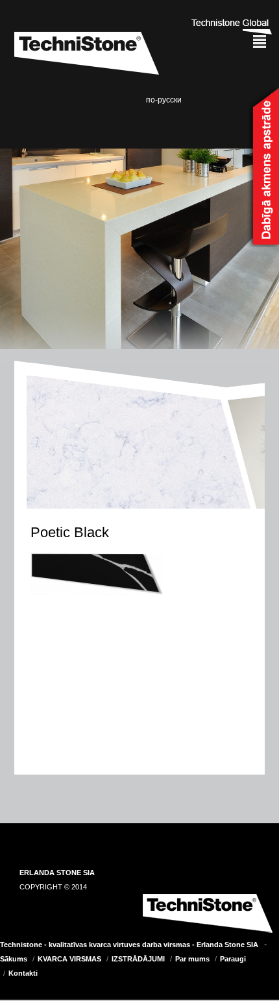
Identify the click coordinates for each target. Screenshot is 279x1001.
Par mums (192, 959)
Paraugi (233, 959)
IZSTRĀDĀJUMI (138, 959)
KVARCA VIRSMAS (69, 959)
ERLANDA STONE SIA (57, 872)
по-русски (164, 99)
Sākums (13, 959)
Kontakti (23, 973)
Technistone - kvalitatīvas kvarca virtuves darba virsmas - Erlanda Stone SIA (129, 944)
